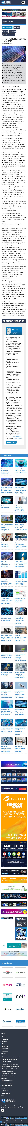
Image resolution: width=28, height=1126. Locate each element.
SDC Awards (6, 1093)
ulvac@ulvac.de (18, 438)
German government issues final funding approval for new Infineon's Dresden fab (21, 639)
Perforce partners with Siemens (6, 506)
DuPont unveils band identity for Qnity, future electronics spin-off (21, 527)
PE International (7, 1085)
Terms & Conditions (13, 1120)
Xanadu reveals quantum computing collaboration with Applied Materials (6, 694)
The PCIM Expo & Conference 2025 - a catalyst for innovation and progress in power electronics (6, 602)
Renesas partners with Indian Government (6, 544)
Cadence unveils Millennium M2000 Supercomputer (6, 655)
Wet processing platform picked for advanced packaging (20, 749)
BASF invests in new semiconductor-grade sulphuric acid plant (20, 713)
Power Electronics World (10, 1064)
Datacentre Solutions (9, 1073)
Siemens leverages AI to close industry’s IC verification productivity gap (7, 472)
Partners (5, 1044)
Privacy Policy (21, 1120)
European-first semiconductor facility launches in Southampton (6, 712)
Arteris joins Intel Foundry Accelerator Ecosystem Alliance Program (21, 731)
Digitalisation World (8, 1076)
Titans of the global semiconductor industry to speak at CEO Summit (7, 730)
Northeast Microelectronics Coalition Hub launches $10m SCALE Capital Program (6, 750)
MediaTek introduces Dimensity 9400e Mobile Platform (6, 582)
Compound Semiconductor (11, 1057)
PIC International (7, 1083)
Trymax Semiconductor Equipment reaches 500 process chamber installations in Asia (21, 547)
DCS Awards (6, 1090)
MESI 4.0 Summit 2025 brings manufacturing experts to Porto (20, 675)
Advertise (5, 1046)
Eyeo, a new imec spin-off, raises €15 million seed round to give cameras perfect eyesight (7, 639)
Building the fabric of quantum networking (6, 674)
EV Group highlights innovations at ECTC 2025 (5, 564)
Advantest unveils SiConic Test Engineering (20, 600)
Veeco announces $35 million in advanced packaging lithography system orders (21, 658)
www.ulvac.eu (17, 436)
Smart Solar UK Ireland (9, 1069)
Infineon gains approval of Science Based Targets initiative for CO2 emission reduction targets (20, 510)
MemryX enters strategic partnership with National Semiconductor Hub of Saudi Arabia (20, 696)
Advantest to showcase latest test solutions (6, 618)
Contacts (5, 1051)
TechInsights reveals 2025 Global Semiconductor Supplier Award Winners (21, 565)
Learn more (11, 442)
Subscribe (5, 1048)
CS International (7, 1080)
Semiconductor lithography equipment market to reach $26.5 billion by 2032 (20, 491)
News (4, 1037)
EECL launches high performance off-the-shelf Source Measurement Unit (7, 490)
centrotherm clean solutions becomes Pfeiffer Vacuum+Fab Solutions (7, 528)
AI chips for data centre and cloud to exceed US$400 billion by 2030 (21, 582)
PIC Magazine (6, 1061)
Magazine (5, 1039)
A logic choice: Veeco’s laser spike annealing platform (21, 470)
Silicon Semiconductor (9, 1059)
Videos (4, 1041)
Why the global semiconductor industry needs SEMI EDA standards (19, 620)
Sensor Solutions (7, 1071)
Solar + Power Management (11, 1066)
